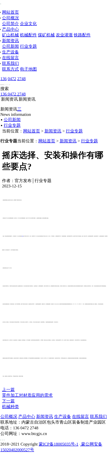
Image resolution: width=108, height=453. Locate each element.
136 (3, 78)
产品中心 (10, 29)
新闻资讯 (10, 40)
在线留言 (10, 57)
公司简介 (10, 23)
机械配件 (28, 35)
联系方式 (10, 69)
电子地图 (28, 69)
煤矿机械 (46, 35)
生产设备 (10, 52)
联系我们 (10, 63)
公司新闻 (10, 46)
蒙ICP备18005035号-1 (58, 444)
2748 (21, 78)
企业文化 (28, 23)
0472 (12, 78)
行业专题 (28, 46)
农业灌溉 (64, 35)
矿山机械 (10, 35)
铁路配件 (82, 35)
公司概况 (10, 18)
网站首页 (10, 12)
